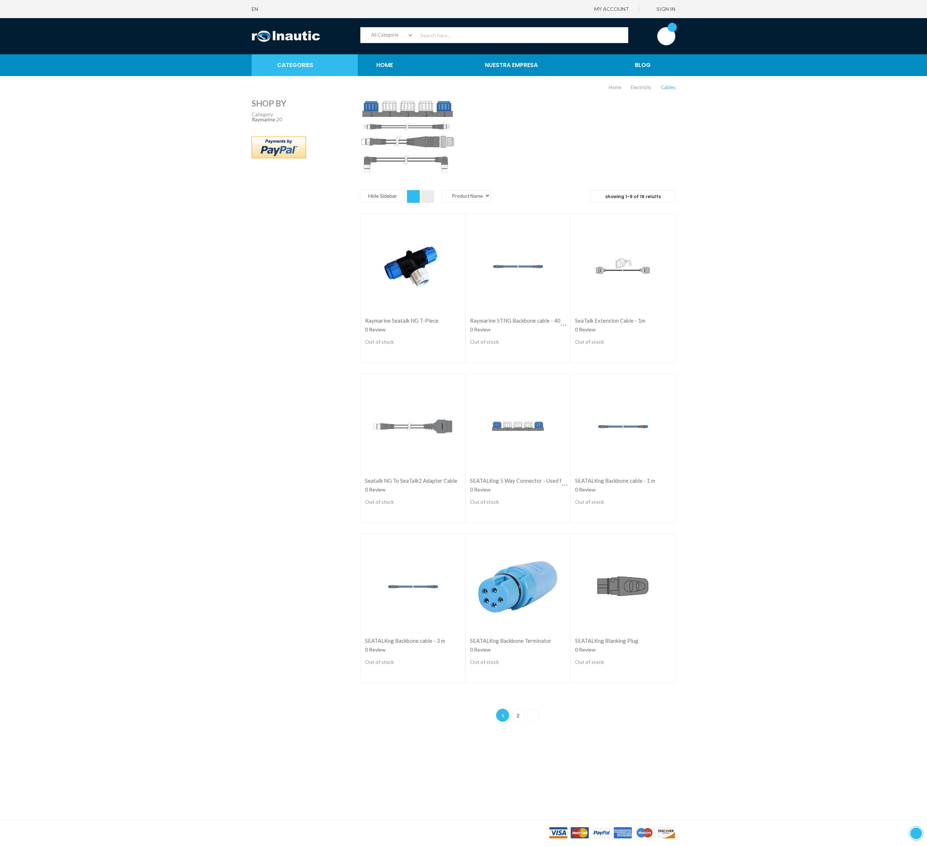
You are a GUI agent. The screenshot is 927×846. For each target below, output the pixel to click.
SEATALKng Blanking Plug (606, 640)
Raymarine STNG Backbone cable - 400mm (521, 320)
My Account (611, 9)
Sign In (665, 9)
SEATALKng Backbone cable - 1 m (615, 480)
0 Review (375, 329)
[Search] (618, 35)
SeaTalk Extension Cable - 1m (610, 320)
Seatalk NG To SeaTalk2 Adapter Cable (411, 480)
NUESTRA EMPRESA (511, 65)
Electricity (642, 87)
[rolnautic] (286, 36)
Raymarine (263, 119)
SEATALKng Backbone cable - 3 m (405, 640)
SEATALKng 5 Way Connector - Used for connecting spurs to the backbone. (560, 480)
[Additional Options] (279, 146)
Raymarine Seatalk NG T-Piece (402, 320)
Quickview (412, 264)
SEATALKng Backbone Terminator (510, 640)
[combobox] (494, 35)
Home (615, 87)
